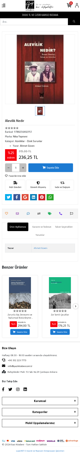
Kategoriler (40, 412)
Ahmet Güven (40, 248)
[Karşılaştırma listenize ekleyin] (40, 213)
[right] (75, 306)
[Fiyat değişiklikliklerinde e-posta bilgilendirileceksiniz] (51, 213)
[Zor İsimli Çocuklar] (60, 293)
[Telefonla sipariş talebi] (61, 213)
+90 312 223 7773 (16, 360)
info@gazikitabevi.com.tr (20, 366)
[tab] (17, 227)
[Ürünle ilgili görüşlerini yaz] (29, 213)
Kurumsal (40, 401)
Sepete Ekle (53, 167)
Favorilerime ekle (17, 175)
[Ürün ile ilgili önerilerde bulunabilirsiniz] (72, 213)
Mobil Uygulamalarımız (40, 423)
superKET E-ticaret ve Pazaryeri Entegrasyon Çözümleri (40, 451)
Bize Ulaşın (9, 348)
